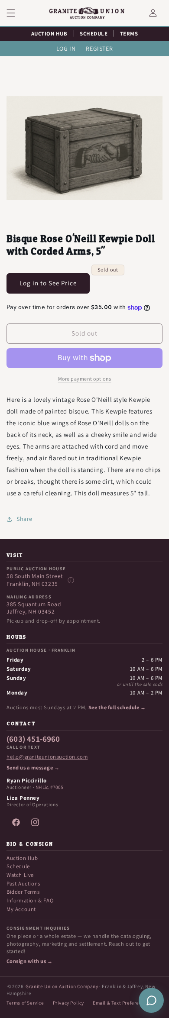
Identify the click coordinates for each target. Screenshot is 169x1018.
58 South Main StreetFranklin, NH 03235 (34, 580)
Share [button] (24, 519)
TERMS (129, 33)
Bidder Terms (22, 891)
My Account (21, 909)
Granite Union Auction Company (62, 986)
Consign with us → (29, 961)
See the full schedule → (117, 707)
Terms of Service (25, 1002)
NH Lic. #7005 (49, 787)
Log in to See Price (48, 283)
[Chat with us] (151, 1000)
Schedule (18, 866)
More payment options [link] (84, 378)
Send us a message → (32, 767)
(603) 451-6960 (33, 739)
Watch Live (20, 875)
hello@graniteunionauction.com (47, 756)
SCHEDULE (93, 33)
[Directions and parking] (70, 580)
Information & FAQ (29, 900)
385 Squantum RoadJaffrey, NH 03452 (33, 608)
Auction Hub (22, 858)
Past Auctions (23, 883)
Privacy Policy (68, 1002)
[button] (16, 13)
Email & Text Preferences (121, 1002)
